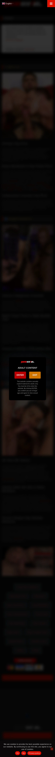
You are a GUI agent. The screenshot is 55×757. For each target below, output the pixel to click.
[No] (52, 749)
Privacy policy (34, 753)
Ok (17, 753)
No (24, 753)
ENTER (20, 375)
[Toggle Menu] (51, 3)
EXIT (35, 375)
